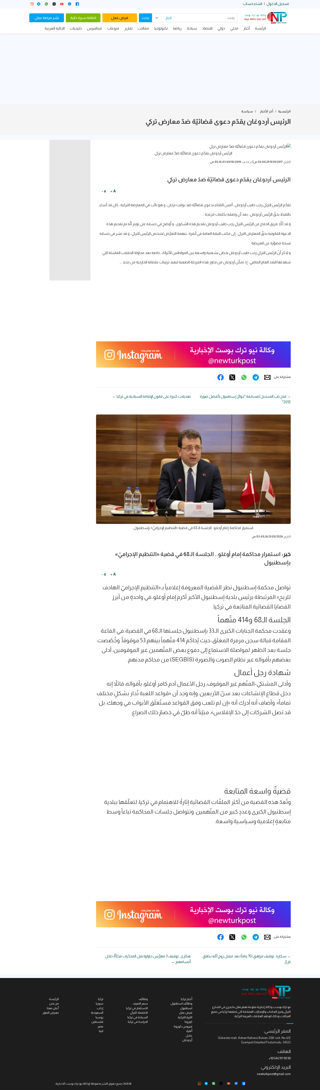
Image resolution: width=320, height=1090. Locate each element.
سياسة (247, 111)
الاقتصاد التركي (139, 1012)
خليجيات (76, 28)
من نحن (54, 1003)
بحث (145, 18)
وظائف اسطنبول (181, 1003)
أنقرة (189, 1031)
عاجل (189, 1035)
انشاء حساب (252, 4)
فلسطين (97, 1021)
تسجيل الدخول (278, 4)
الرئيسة (260, 28)
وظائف (143, 999)
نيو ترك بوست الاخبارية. (68, 1083)
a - (104, 191)
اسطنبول (186, 1008)
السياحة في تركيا (137, 1017)
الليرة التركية (185, 1017)
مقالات (143, 28)
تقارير (128, 28)
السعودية (97, 1012)
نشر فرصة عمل (47, 18)
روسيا (99, 1017)
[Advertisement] (160, 69)
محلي (234, 28)
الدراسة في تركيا (138, 1021)
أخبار (246, 28)
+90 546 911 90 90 (280, 1058)
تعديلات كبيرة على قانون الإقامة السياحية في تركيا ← (151, 396)
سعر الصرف (140, 1003)
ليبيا (101, 1031)
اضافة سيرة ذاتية (83, 18)
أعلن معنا (53, 1008)
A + (113, 191)
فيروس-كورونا (183, 1026)
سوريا (99, 1003)
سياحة (192, 28)
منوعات (113, 28)
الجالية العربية (55, 28)
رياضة (177, 28)
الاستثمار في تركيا (137, 1008)
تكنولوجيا (161, 28)
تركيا (100, 999)
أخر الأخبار (266, 111)
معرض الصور (51, 1012)
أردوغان (187, 1040)
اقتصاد (207, 28)
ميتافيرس (94, 28)
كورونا (188, 1021)
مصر (100, 1026)
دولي (221, 28)
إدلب (100, 1008)
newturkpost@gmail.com (274, 1074)
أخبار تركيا (186, 999)
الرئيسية (284, 111)
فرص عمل (119, 18)
